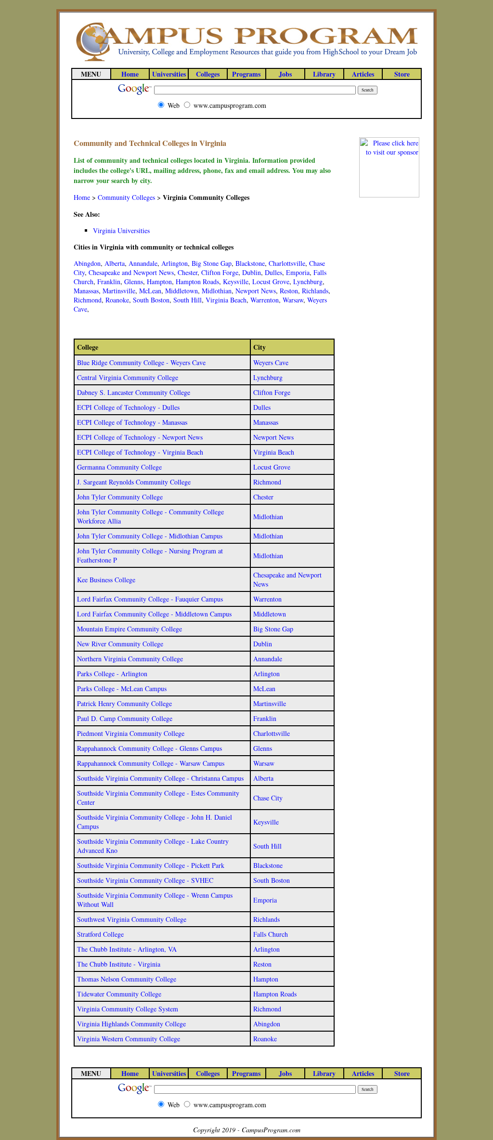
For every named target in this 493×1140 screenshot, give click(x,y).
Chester (187, 272)
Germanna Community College (119, 467)
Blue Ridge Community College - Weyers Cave (141, 362)
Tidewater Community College (119, 993)
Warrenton (264, 299)
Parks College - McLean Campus (122, 688)
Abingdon (87, 263)
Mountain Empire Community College (129, 628)
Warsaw (293, 299)
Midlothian (217, 290)
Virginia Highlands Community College (131, 1023)
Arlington (174, 263)
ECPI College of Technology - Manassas (132, 422)
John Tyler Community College (120, 496)
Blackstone (250, 263)
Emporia (298, 272)
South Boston (151, 299)
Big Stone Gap (212, 263)
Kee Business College (106, 579)
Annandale (143, 263)
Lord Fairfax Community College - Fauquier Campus (150, 598)
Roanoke (117, 299)
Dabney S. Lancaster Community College (133, 392)
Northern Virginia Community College (130, 658)
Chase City (268, 797)
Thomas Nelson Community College (126, 978)
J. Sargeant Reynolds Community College (134, 481)
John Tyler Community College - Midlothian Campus (149, 535)
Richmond (88, 299)
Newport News (255, 290)
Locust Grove (270, 281)
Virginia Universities (121, 230)
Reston (289, 290)
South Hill (187, 299)
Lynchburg (308, 281)
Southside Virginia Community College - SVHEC (145, 880)
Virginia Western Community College (128, 1038)
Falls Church (270, 934)
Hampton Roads (197, 281)
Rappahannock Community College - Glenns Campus (149, 748)
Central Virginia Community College (127, 377)
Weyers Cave (270, 362)
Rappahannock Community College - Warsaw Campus (150, 763)
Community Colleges (126, 197)
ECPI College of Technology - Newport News (140, 437)
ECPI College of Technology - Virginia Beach (140, 452)
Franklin (108, 281)
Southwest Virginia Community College (131, 919)
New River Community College (120, 643)
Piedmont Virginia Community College (130, 733)
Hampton (159, 281)
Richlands (315, 290)
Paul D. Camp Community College (124, 718)
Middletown (181, 290)
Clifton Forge (219, 272)
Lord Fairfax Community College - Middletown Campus (154, 613)
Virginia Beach (226, 299)
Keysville (235, 281)
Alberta (114, 263)
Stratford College (100, 934)
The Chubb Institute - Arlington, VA (127, 949)
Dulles (273, 272)
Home (82, 197)
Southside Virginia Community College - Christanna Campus (160, 778)
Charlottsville (287, 263)
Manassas (86, 290)
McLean (150, 290)
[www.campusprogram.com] (246, 60)
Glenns (133, 281)
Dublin (251, 272)
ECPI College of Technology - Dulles (128, 407)
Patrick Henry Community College (124, 703)
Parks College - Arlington (112, 673)
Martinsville (119, 290)
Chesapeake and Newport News (131, 272)
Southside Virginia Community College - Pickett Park (150, 865)
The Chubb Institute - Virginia (118, 964)
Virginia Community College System (127, 1008)
